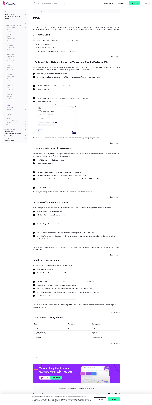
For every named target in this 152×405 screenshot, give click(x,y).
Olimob (37, 357)
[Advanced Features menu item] (25, 129)
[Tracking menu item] (25, 18)
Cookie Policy (73, 400)
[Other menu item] (25, 124)
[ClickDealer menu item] (25, 47)
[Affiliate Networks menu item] (25, 27)
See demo (121, 3)
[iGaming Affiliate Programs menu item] (25, 25)
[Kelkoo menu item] (25, 78)
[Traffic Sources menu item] (25, 23)
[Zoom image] (56, 80)
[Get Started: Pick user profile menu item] (25, 16)
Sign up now (134, 3)
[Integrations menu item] (25, 21)
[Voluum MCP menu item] (25, 135)
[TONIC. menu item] (25, 109)
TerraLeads (115, 357)
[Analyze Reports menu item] (25, 127)
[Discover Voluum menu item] (25, 14)
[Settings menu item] (25, 138)
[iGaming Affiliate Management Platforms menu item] (25, 121)
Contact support (109, 3)
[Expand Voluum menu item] (25, 131)
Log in (145, 3)
